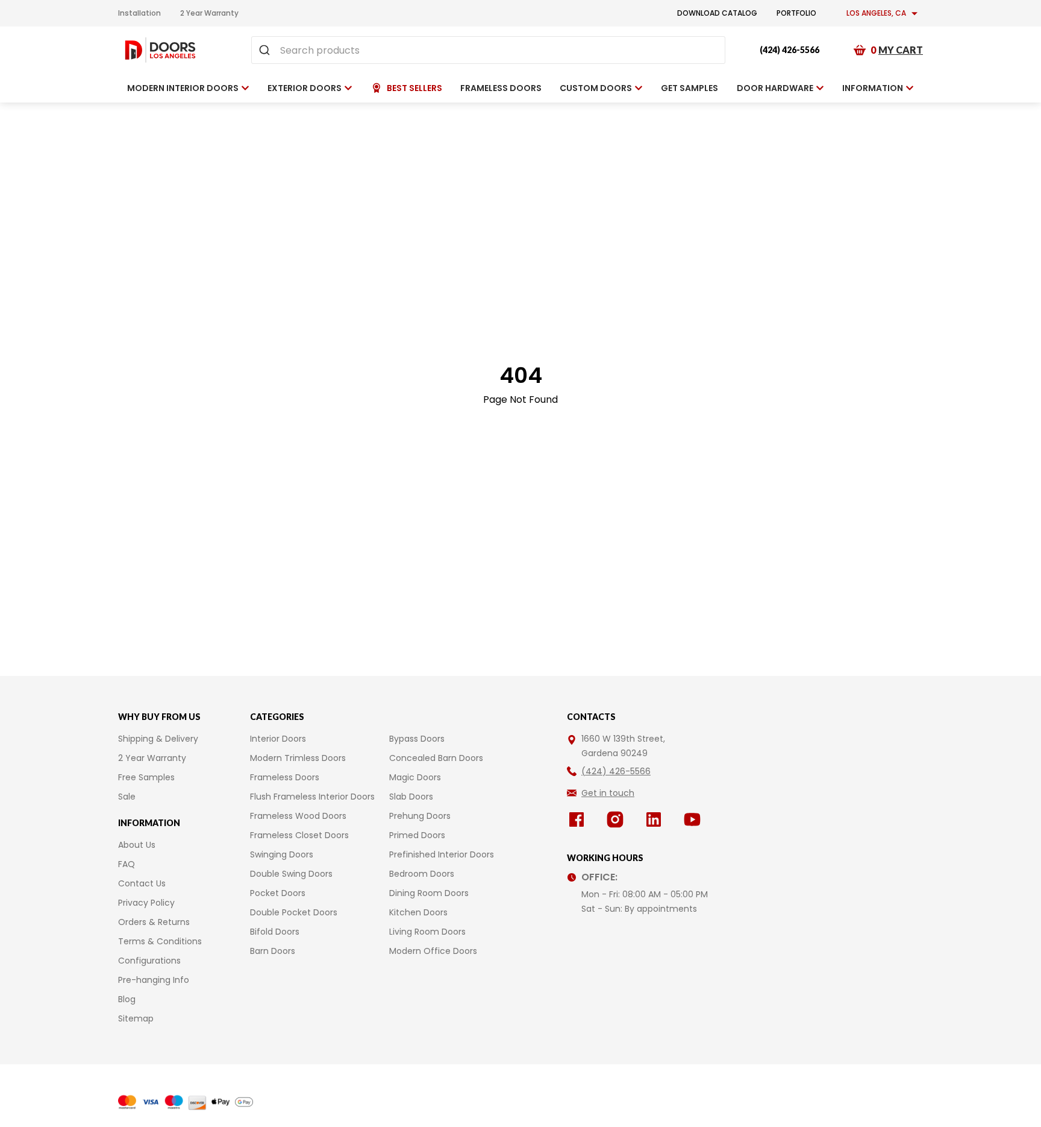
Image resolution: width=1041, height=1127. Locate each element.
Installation (139, 13)
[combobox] (488, 50)
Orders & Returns (154, 922)
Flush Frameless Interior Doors (312, 797)
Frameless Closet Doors (299, 835)
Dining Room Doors (429, 893)
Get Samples (689, 88)
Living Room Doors (427, 932)
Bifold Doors (274, 932)
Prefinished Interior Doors (441, 854)
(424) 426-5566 (789, 50)
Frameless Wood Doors (298, 816)
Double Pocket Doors (293, 912)
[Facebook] (579, 819)
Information (872, 88)
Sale (127, 797)
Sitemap (136, 1018)
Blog (127, 999)
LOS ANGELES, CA (876, 13)
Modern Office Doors (433, 951)
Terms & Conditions (160, 941)
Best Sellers (414, 88)
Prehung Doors (420, 816)
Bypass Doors (417, 739)
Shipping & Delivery (158, 739)
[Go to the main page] (160, 50)
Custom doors (596, 88)
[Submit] (266, 50)
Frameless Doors (284, 777)
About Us (136, 845)
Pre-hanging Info (153, 980)
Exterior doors (304, 88)
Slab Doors (411, 797)
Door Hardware (775, 88)
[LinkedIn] (656, 819)
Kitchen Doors (418, 912)
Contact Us (142, 883)
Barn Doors (272, 951)
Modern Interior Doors (183, 88)
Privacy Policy (146, 903)
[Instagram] (617, 819)
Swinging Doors (281, 854)
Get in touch (607, 793)
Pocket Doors (277, 893)
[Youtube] (695, 819)
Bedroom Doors (421, 874)
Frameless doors (501, 88)
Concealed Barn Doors (436, 758)
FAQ (126, 864)
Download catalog (717, 13)
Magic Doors (415, 777)
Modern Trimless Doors (298, 758)
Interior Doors (278, 739)
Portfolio (796, 13)
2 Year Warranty (209, 13)
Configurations (149, 961)
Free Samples (146, 777)
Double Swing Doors (291, 874)
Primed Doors (417, 835)
